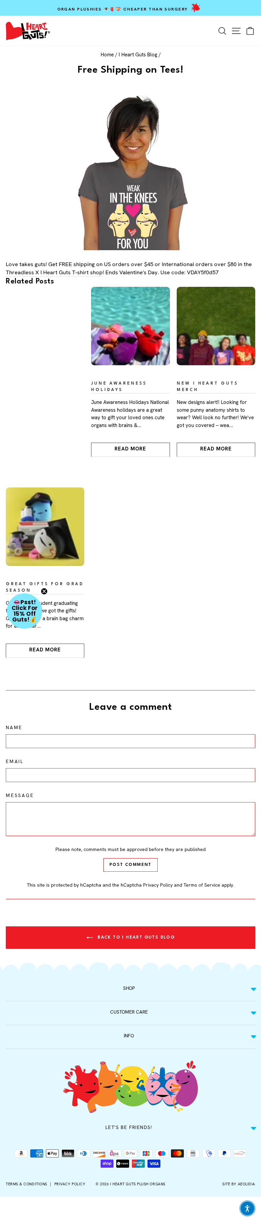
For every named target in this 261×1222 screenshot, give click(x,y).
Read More (130, 448)
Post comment (130, 865)
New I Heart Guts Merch (208, 387)
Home (107, 54)
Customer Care (129, 1012)
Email (15, 761)
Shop (129, 988)
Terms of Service (202, 885)
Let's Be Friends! (128, 1127)
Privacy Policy (158, 885)
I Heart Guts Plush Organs (138, 1184)
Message (20, 795)
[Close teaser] (44, 591)
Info (129, 1036)
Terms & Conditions (26, 1184)
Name (14, 727)
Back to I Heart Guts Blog (135, 937)
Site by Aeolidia (238, 1184)
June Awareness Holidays (119, 387)
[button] (24, 611)
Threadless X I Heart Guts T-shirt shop (54, 272)
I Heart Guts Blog (138, 54)
